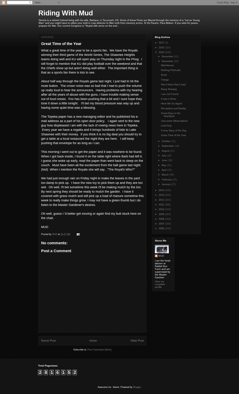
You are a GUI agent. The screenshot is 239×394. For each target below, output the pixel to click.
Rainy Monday (169, 89)
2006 (162, 228)
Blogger (137, 387)
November (168, 61)
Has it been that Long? (173, 84)
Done (164, 74)
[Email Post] (77, 234)
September (168, 145)
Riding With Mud (65, 13)
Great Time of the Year (173, 135)
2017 (162, 42)
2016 (162, 47)
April (164, 169)
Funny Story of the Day (174, 130)
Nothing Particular (171, 70)
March (165, 174)
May (164, 165)
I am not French (170, 94)
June (165, 160)
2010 (162, 209)
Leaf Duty (166, 125)
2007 (162, 223)
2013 (162, 194)
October (166, 141)
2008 (162, 218)
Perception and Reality (173, 108)
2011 (162, 204)
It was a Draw (168, 98)
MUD (161, 255)
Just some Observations (174, 120)
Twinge (165, 79)
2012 (162, 199)
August (166, 150)
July (164, 155)
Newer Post (48, 340)
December (168, 56)
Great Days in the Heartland (170, 114)
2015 (162, 52)
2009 (162, 214)
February (167, 179)
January (166, 184)
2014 (162, 190)
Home (93, 340)
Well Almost (167, 65)
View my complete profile (160, 284)
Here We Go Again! (171, 103)
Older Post (137, 340)
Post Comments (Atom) (99, 349)
